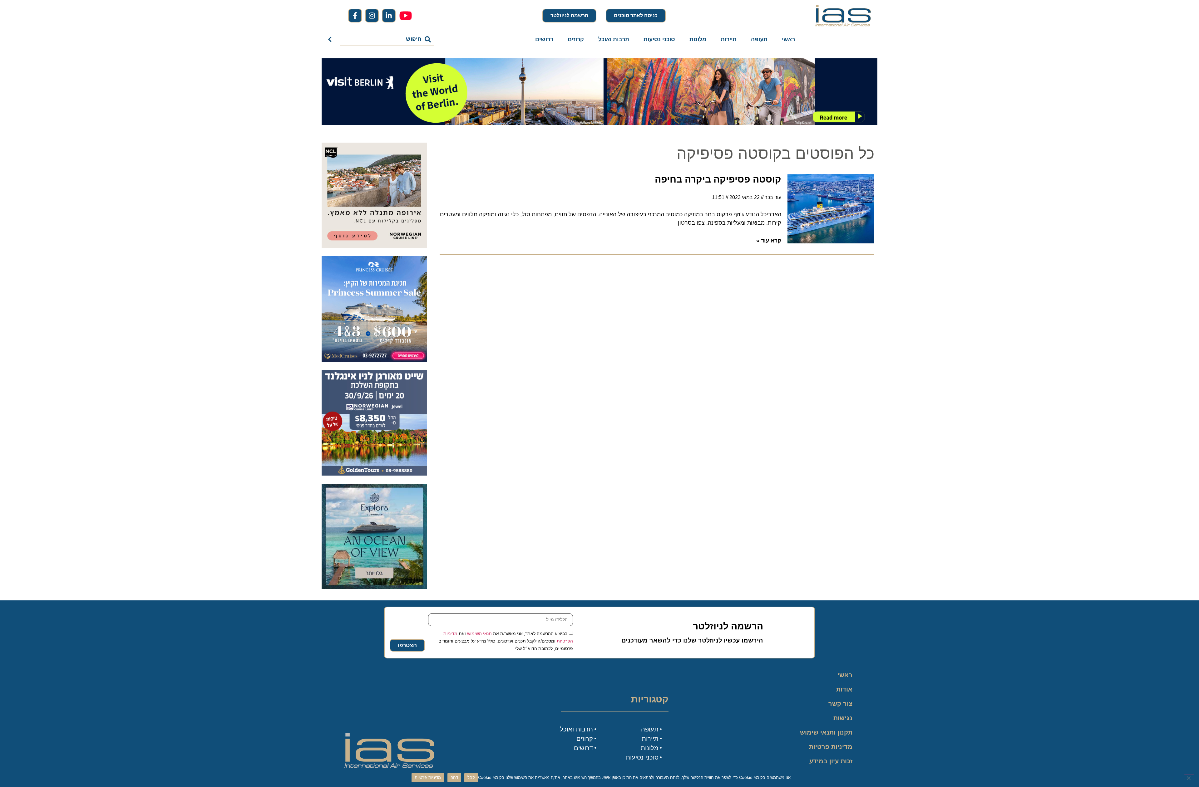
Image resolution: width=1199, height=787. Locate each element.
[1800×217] (599, 123)
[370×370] (374, 246)
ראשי (788, 39)
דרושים (544, 39)
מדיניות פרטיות (830, 746)
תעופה (759, 39)
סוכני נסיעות (659, 39)
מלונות (697, 39)
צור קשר (840, 703)
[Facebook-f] (355, 15)
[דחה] (1189, 777)
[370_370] (374, 360)
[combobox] (387, 39)
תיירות (729, 39)
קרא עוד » (768, 240)
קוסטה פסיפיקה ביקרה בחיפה (718, 179)
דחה (454, 777)
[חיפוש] (331, 39)
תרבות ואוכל (613, 39)
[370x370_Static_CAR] (374, 587)
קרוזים (576, 39)
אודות (844, 689)
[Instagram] (372, 15)
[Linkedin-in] (389, 15)
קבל (471, 777)
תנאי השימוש (479, 633)
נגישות (842, 718)
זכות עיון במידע (830, 761)
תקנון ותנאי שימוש (826, 732)
